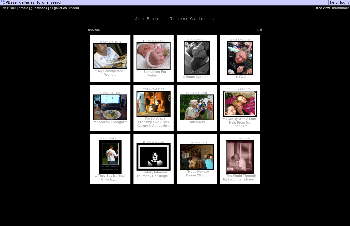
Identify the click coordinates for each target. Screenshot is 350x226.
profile (23, 8)
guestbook (39, 8)
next (259, 29)
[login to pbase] (344, 4)
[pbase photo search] (56, 4)
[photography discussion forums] (42, 4)
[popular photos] (196, 4)
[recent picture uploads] (27, 4)
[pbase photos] (9, 4)
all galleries (58, 8)
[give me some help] (334, 4)
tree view (323, 8)
